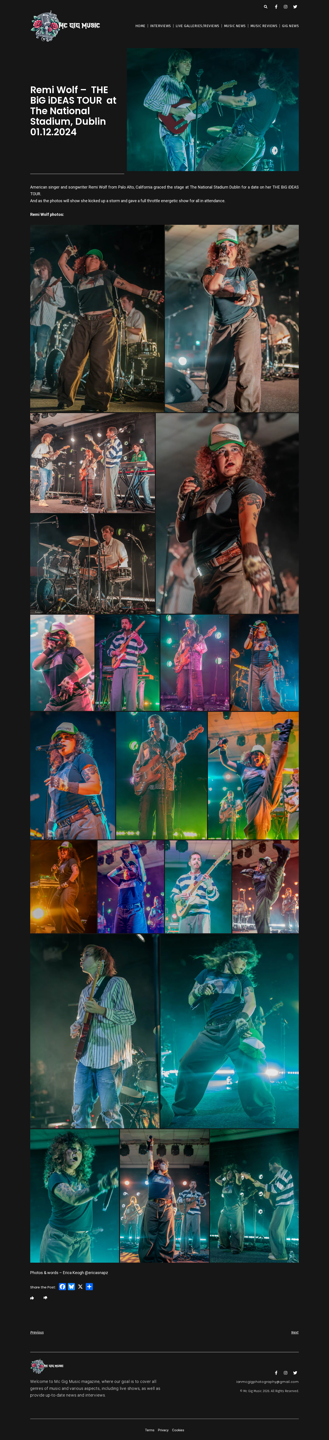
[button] (265, 6)
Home (140, 26)
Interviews (160, 26)
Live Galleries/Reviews (197, 26)
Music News (235, 26)
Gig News (290, 26)
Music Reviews (264, 26)
